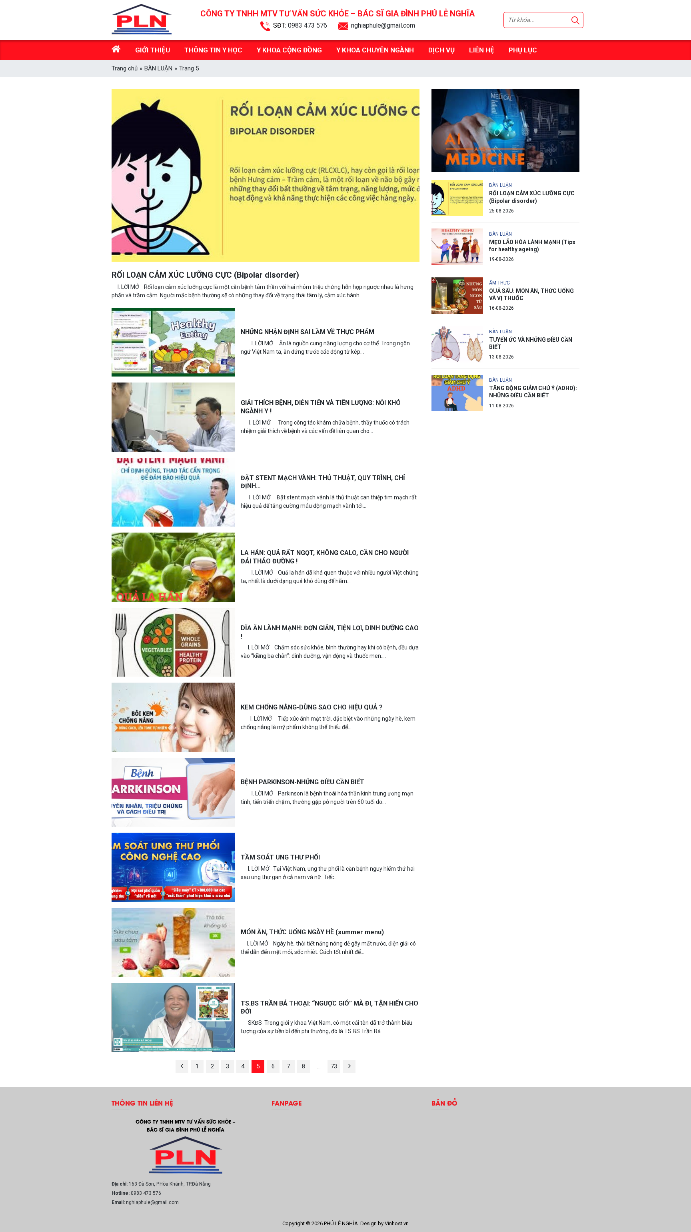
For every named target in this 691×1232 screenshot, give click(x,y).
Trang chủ (125, 68)
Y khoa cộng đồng (289, 50)
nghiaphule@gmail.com (383, 25)
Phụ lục (523, 50)
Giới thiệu (152, 50)
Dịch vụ (441, 50)
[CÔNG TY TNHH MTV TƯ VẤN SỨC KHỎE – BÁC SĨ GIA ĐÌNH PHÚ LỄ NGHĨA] (185, 1155)
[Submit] (575, 20)
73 (334, 1066)
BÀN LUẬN (158, 68)
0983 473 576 (307, 25)
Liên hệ (481, 50)
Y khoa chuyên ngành (375, 50)
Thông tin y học (213, 50)
